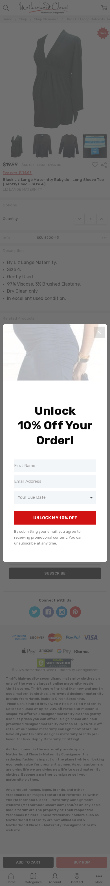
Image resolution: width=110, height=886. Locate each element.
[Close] (99, 332)
